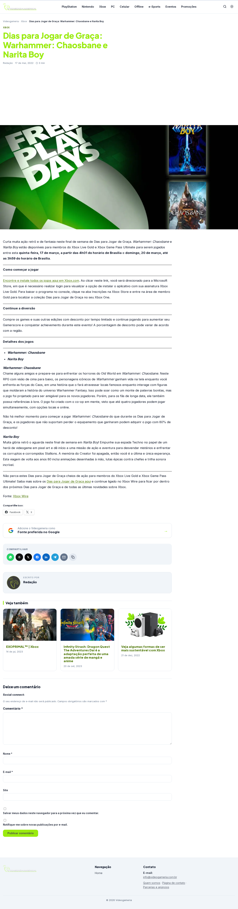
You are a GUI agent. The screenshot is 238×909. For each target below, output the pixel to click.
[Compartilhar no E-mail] (64, 557)
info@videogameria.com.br (160, 877)
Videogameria (11, 21)
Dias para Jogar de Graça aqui (69, 481)
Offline (139, 6)
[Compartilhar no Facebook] (37, 557)
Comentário (13, 708)
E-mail (8, 771)
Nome (7, 753)
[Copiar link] (73, 557)
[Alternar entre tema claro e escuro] (232, 6)
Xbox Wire (20, 496)
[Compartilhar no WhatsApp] (10, 557)
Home (98, 873)
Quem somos (151, 882)
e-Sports (154, 6)
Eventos (170, 6)
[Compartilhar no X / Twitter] (28, 557)
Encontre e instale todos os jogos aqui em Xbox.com (41, 280)
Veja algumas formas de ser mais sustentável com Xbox (143, 648)
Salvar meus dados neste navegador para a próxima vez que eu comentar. (51, 813)
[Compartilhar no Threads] (19, 557)
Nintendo (88, 6)
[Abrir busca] (225, 6)
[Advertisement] (119, 93)
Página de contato (173, 882)
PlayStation (69, 6)
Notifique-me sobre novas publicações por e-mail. (35, 824)
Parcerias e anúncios (156, 887)
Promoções (188, 6)
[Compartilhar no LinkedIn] (46, 557)
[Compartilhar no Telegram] (55, 557)
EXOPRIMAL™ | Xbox (22, 647)
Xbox (102, 6)
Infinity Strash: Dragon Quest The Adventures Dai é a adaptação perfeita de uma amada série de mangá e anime (87, 654)
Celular (124, 6)
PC (113, 6)
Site (5, 790)
